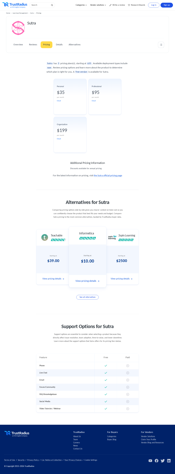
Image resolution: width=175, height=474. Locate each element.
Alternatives (74, 45)
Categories (80, 5)
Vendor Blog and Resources (152, 443)
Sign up (167, 5)
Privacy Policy (33, 460)
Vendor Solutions (148, 436)
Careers (76, 443)
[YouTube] (150, 461)
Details (59, 45)
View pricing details (51, 279)
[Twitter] (163, 461)
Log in (153, 5)
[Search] (52, 5)
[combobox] (40, 5)
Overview (18, 45)
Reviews (33, 45)
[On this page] (161, 45)
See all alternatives (87, 297)
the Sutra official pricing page (108, 175)
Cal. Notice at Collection (52, 460)
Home (8, 13)
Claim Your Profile (148, 440)
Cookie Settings (90, 460)
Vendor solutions (97, 5)
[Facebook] (157, 461)
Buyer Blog (111, 440)
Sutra (32, 13)
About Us (77, 436)
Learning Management (20, 13)
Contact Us (77, 449)
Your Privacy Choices (73, 460)
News (75, 446)
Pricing (46, 45)
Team (75, 440)
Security (21, 460)
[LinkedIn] (169, 461)
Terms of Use (9, 460)
